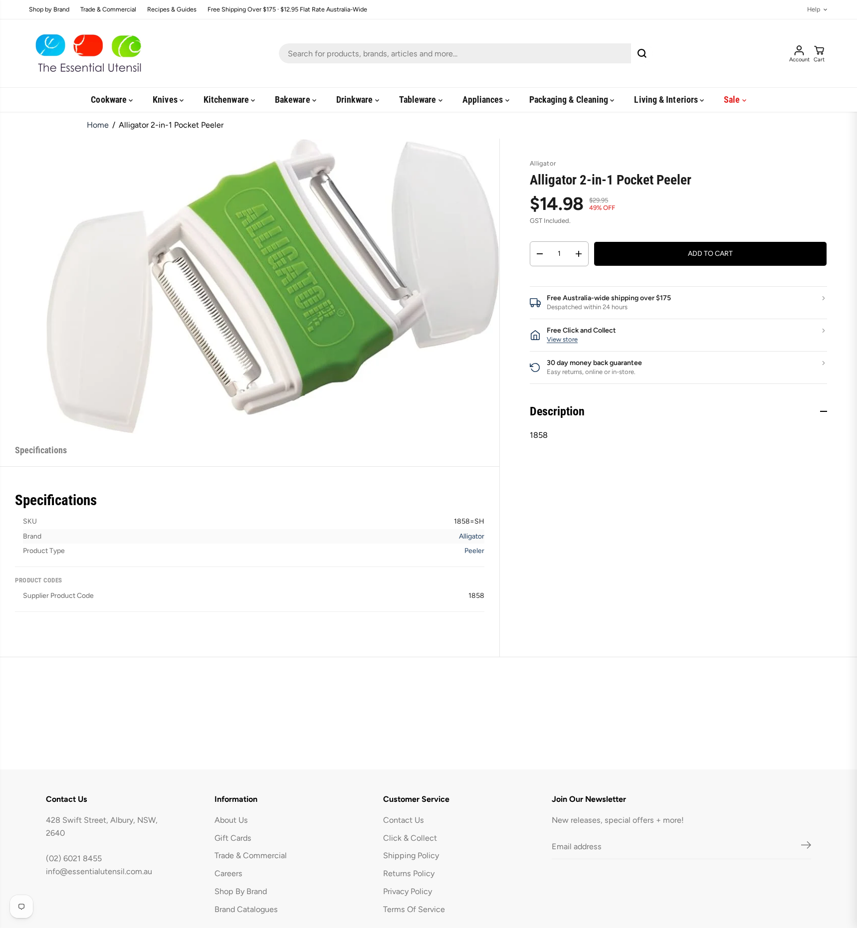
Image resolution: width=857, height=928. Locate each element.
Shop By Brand (240, 891)
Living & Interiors (667, 99)
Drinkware (355, 99)
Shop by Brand (49, 9)
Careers (228, 873)
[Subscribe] (806, 846)
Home (98, 125)
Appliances (483, 99)
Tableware (418, 99)
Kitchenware (227, 99)
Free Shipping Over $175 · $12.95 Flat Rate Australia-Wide (287, 9)
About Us (231, 820)
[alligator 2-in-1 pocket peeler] (272, 286)
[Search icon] (642, 53)
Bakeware (293, 99)
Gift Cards (232, 838)
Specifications (41, 450)
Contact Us (403, 820)
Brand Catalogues (246, 909)
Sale (733, 99)
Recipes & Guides (172, 9)
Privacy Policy (407, 891)
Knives (166, 99)
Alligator (471, 536)
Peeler (474, 551)
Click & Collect (410, 838)
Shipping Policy (411, 855)
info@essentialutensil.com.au (99, 871)
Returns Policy (408, 873)
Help (813, 9)
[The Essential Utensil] (86, 53)
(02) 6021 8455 (74, 858)
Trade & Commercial (108, 9)
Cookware (110, 99)
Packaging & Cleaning (570, 99)
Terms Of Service (414, 909)
